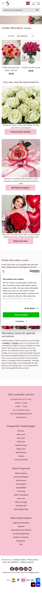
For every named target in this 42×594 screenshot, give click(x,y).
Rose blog (21, 491)
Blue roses (21, 434)
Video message (21, 502)
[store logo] (8, 4)
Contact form (21, 417)
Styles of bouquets (21, 495)
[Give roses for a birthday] (21, 158)
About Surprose (21, 473)
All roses (21, 431)
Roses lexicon (21, 480)
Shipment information (21, 523)
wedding (6, 343)
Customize (20, 321)
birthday (15, 343)
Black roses (21, 449)
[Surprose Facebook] (12, 569)
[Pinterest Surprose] (25, 569)
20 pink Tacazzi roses (30, 67)
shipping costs (33, 572)
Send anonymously (21, 509)
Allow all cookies (21, 315)
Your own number (21, 459)
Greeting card (21, 505)
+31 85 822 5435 (22, 410)
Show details (30, 308)
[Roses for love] (21, 214)
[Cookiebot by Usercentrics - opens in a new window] (29, 271)
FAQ (21, 544)
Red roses (21, 438)
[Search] (37, 10)
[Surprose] (30, 569)
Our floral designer (21, 477)
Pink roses (21, 441)
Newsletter (21, 541)
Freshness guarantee (21, 533)
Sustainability (21, 487)
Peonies (21, 456)
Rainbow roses (21, 445)
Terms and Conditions (10, 562)
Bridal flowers (21, 452)
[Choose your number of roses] (21, 104)
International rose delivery (21, 530)
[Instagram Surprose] (16, 569)
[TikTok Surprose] (21, 569)
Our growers (21, 484)
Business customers (21, 537)
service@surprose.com (23, 413)
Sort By (11, 36)
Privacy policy (32, 559)
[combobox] (21, 10)
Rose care (21, 498)
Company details (19, 559)
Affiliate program (26, 562)
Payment (21, 526)
